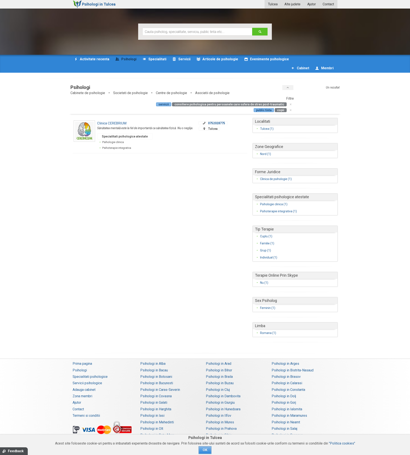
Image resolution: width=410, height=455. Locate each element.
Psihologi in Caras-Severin (160, 390)
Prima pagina (82, 364)
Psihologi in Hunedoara (223, 409)
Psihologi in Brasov (286, 377)
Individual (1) (268, 257)
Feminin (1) (267, 308)
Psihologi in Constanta (288, 390)
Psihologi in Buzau (220, 383)
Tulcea (273, 4)
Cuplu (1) (266, 236)
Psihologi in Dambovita (223, 396)
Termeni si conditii (86, 416)
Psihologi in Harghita (155, 409)
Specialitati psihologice (90, 377)
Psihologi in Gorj (284, 402)
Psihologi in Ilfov (218, 416)
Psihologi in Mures (220, 422)
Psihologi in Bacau (154, 370)
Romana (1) (268, 333)
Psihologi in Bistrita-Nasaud (292, 370)
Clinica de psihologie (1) (276, 179)
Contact (328, 4)
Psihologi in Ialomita (287, 409)
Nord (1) (265, 154)
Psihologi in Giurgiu (220, 402)
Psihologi (80, 370)
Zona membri (82, 396)
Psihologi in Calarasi (287, 383)
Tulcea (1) (267, 128)
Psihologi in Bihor (219, 370)
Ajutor (311, 4)
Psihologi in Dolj (284, 396)
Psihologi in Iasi (152, 416)
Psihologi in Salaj (284, 429)
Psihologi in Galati (153, 402)
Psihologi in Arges (285, 364)
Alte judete (292, 4)
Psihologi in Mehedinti (157, 422)
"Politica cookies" (342, 443)
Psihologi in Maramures (289, 416)
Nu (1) (264, 282)
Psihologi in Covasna (156, 396)
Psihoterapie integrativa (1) (278, 211)
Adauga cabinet (84, 390)
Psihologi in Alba (152, 364)
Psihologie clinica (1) (273, 204)
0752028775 (216, 123)
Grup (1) (265, 250)
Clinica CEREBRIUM (111, 123)
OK (205, 450)
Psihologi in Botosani (156, 377)
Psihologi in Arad (218, 364)
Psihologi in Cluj (218, 390)
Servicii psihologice (87, 383)
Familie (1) (267, 243)
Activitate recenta (94, 59)
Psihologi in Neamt (286, 422)
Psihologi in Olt (151, 429)
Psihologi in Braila (219, 377)
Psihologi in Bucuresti (156, 383)
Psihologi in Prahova (221, 429)
